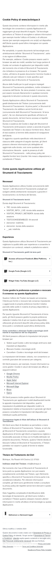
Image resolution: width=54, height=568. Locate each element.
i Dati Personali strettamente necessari (27, 539)
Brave (9, 389)
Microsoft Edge (13, 386)
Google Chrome (13, 373)
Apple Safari (12, 380)
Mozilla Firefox (13, 376)
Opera (9, 392)
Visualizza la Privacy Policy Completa (39, 550)
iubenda (16, 538)
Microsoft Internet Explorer (18, 383)
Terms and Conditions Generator (32, 546)
